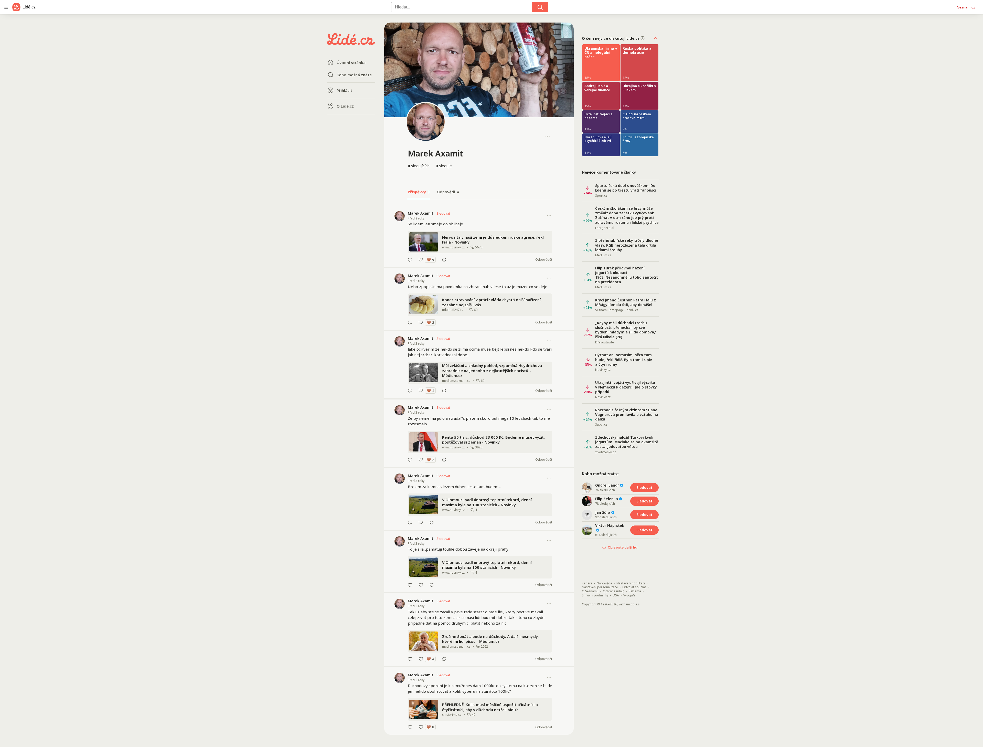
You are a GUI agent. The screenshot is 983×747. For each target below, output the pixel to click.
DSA (616, 595)
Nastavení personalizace (600, 587)
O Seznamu (590, 591)
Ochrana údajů (613, 591)
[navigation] (6, 7)
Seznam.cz (966, 7)
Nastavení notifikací (630, 583)
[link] (479, 236)
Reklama (635, 591)
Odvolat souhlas (634, 587)
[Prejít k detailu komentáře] (410, 259)
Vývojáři (629, 595)
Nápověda (604, 583)
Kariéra (587, 583)
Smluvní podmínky (595, 595)
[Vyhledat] (540, 7)
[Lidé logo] (351, 43)
